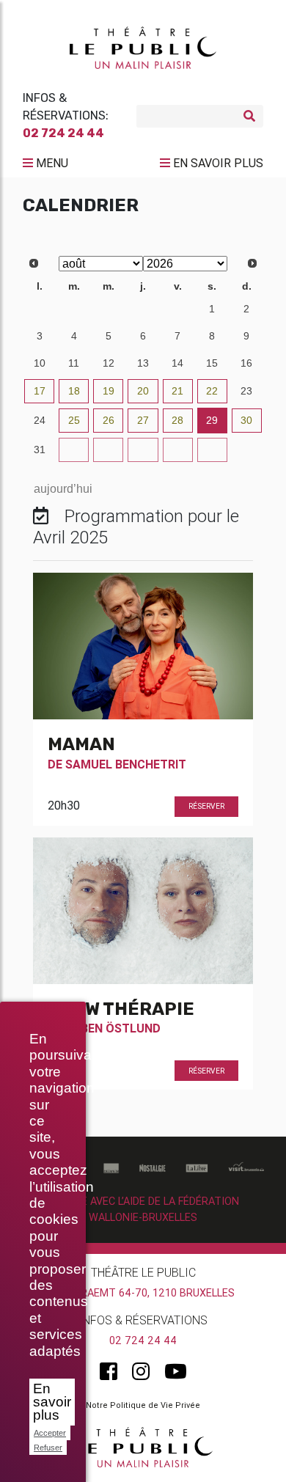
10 (39, 363)
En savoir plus (52, 1402)
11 (73, 363)
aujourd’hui (63, 489)
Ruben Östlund (113, 1028)
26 (108, 420)
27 (39, 309)
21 (177, 391)
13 (143, 363)
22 (212, 391)
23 (246, 391)
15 (212, 363)
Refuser (48, 1447)
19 (108, 391)
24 (39, 420)
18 (74, 391)
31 (177, 309)
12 (108, 363)
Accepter (50, 1432)
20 (143, 391)
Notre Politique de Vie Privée (143, 1405)
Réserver (206, 806)
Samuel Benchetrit (125, 764)
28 (74, 309)
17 (39, 391)
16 (246, 363)
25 (74, 420)
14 (177, 363)
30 (143, 309)
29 (108, 309)
